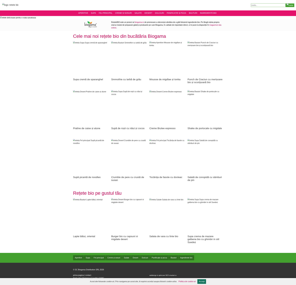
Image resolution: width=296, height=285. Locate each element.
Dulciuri (159, 13)
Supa (93, 13)
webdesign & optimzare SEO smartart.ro (162, 275)
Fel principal (105, 13)
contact (88, 275)
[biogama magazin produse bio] (91, 24)
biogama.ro (139, 22)
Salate (138, 13)
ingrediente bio (208, 13)
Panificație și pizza (176, 13)
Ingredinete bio (186, 258)
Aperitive (83, 13)
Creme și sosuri (123, 13)
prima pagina (78, 275)
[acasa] (10, 4)
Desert (148, 13)
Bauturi (193, 13)
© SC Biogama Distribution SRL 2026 (88, 270)
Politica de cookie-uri (187, 281)
